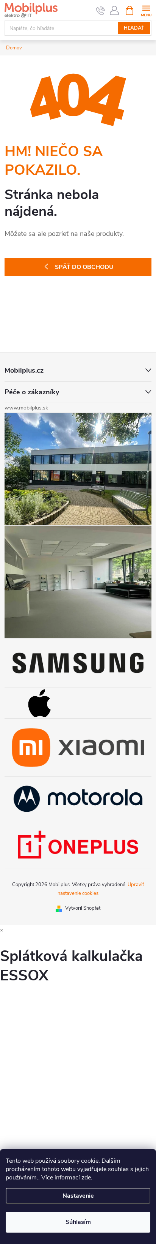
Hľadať (134, 28)
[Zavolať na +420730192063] (100, 11)
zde (86, 1177)
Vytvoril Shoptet (82, 908)
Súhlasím (78, 1222)
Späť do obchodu (84, 267)
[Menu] (146, 10)
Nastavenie (78, 1196)
